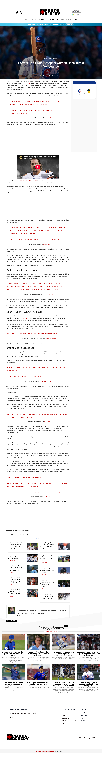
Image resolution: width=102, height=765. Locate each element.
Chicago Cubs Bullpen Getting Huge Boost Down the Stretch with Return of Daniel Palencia (63, 684)
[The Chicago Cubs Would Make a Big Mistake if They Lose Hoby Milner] (13, 642)
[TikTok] (10, 718)
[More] (57, 70)
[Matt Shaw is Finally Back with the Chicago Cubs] (63, 642)
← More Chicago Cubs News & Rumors (45, 751)
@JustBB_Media (11, 287)
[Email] (54, 70)
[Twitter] (21, 13)
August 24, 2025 (48, 117)
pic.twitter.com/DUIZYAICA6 (49, 334)
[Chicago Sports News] (50, 12)
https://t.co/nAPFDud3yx (34, 376)
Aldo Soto (46, 75)
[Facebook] (17, 13)
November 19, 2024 (51, 338)
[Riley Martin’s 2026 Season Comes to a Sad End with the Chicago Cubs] (88, 672)
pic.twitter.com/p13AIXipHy (52, 239)
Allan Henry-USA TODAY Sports (21, 530)
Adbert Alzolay (25, 318)
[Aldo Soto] (41, 75)
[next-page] (53, 697)
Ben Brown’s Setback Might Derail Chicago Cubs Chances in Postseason (38, 653)
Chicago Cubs (26, 83)
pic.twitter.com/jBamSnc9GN (18, 113)
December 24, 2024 (48, 294)
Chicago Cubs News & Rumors (51, 58)
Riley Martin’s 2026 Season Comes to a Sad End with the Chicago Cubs (89, 684)
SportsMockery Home (62, 751)
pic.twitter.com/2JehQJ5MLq (54, 492)
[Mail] (17, 615)
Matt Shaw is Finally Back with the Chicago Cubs (63, 653)
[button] (76, 19)
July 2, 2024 (47, 421)
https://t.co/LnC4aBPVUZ (38, 492)
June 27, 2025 (46, 244)
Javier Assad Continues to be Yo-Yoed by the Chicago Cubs (38, 683)
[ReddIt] (50, 70)
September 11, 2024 (46, 381)
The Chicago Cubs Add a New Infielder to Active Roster (13, 683)
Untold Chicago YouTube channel (27, 180)
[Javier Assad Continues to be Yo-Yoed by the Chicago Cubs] (38, 672)
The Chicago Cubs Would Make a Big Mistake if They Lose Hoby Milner (13, 653)
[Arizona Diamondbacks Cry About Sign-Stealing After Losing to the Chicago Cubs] (88, 642)
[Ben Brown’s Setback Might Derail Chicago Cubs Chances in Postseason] (38, 642)
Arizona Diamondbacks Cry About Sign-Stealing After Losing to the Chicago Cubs (88, 653)
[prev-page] (48, 697)
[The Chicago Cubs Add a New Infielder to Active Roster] (13, 672)
